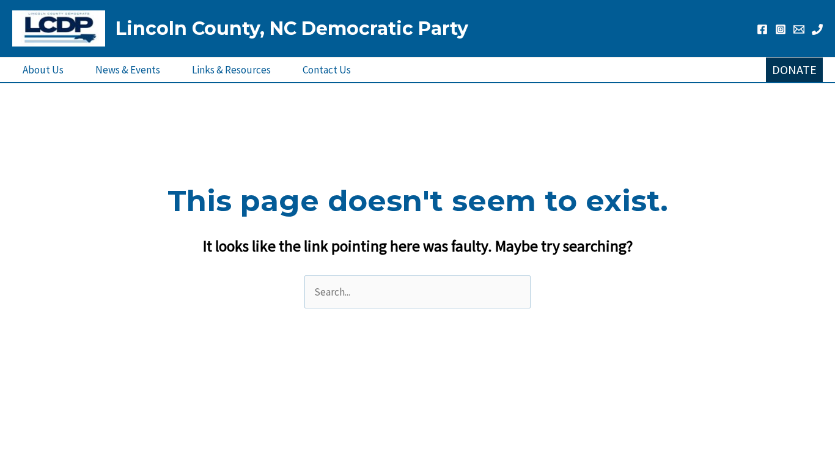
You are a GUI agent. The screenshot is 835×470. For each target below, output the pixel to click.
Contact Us (327, 69)
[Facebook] (762, 29)
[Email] (798, 29)
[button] (794, 70)
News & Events (127, 69)
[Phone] (817, 29)
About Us (43, 69)
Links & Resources (231, 69)
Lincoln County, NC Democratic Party (292, 28)
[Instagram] (780, 29)
